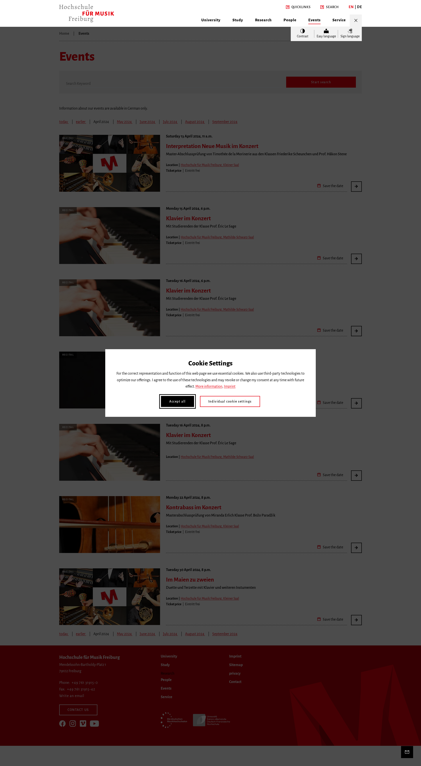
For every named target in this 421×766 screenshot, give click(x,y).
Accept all (177, 401)
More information (208, 386)
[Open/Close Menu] (356, 20)
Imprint (229, 386)
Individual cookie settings (230, 401)
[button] (298, 7)
